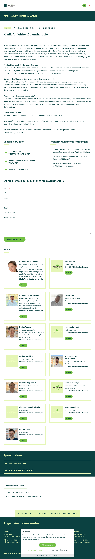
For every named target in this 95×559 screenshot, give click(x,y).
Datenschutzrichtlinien (51, 555)
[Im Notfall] (89, 5)
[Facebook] (18, 513)
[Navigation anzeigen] (5, 5)
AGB (75, 513)
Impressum (55, 513)
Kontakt (66, 513)
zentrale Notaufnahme (25, 124)
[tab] (15, 485)
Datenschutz (42, 513)
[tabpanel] (47, 495)
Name (6, 188)
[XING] (30, 513)
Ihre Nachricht (9, 218)
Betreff (6, 198)
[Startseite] (11, 5)
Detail (23, 285)
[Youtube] (26, 513)
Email (6, 208)
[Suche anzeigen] (84, 5)
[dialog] (47, 543)
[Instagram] (22, 513)
